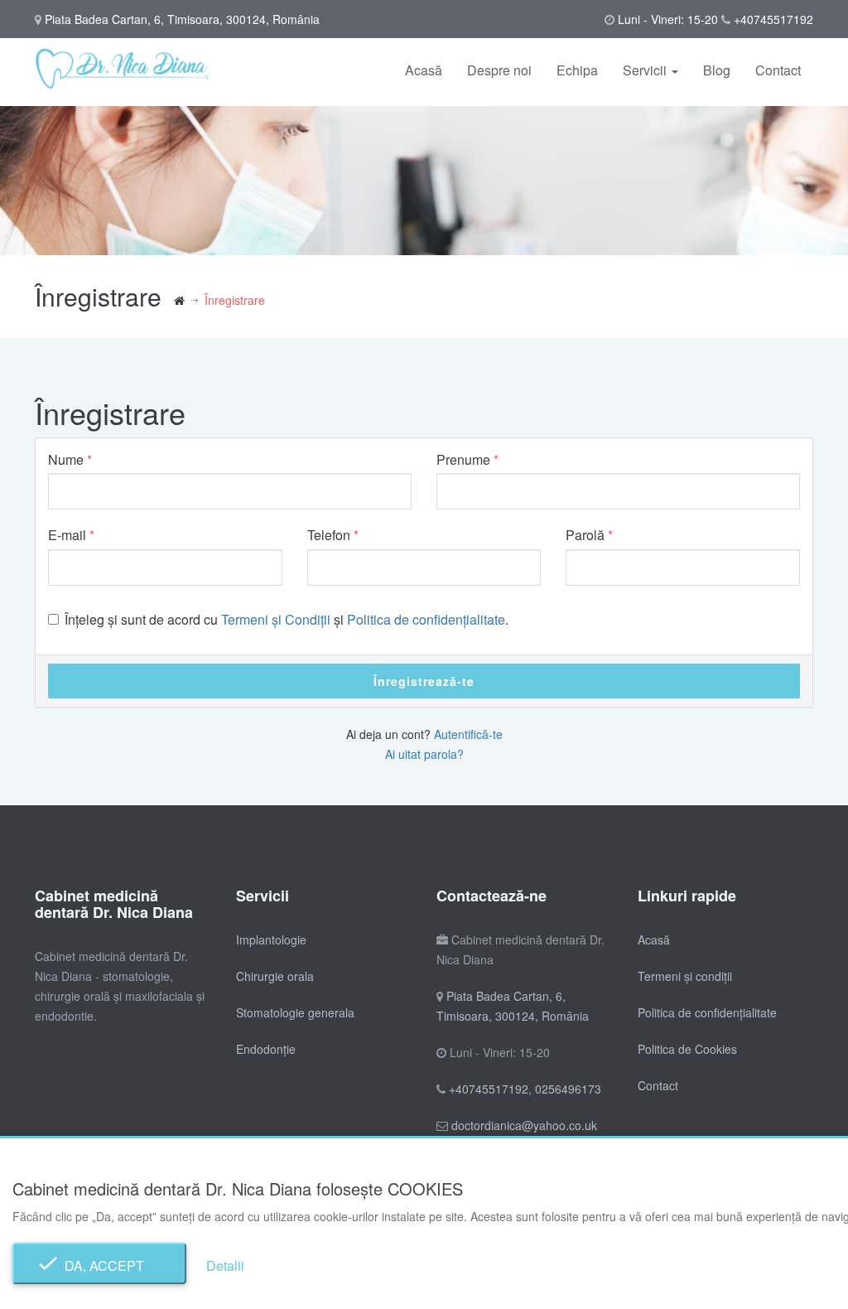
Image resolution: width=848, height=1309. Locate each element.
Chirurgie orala (275, 976)
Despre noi (499, 70)
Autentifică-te (468, 734)
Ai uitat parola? (424, 754)
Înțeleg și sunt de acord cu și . (286, 620)
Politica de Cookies (687, 1049)
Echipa (577, 70)
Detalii (225, 1265)
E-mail (67, 535)
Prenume (463, 460)
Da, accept (99, 1265)
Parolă (585, 535)
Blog (716, 70)
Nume (66, 460)
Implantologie (271, 939)
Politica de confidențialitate (426, 619)
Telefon (328, 535)
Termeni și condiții (685, 976)
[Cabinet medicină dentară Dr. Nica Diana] (189, 300)
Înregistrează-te (424, 681)
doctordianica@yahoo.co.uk (524, 1125)
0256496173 (568, 1088)
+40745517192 (773, 19)
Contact (778, 70)
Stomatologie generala (295, 1012)
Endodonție (266, 1049)
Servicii (646, 70)
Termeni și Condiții (275, 619)
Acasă (423, 70)
